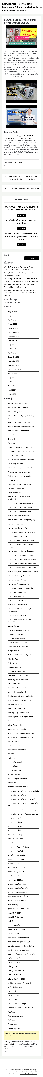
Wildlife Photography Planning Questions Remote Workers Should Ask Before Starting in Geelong (21, 292)
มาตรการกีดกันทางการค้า (17, 901)
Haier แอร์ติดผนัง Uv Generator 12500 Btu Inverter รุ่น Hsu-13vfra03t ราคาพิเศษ (23, 178)
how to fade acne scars (16, 524)
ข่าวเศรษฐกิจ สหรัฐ (15, 826)
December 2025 (14, 332)
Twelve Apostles (14, 721)
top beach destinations (16, 708)
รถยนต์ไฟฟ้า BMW (14, 913)
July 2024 (12, 378)
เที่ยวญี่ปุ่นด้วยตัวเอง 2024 (17, 971)
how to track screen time (17, 600)
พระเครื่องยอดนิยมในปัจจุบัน (18, 888)
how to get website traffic (17, 528)
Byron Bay (12, 443)
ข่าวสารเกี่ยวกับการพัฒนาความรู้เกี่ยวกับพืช (23, 791)
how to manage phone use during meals (22, 563)
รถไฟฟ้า (11, 921)
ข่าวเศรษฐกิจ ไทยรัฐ (15, 835)
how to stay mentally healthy (18, 592)
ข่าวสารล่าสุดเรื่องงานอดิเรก (18, 779)
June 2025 (12, 349)
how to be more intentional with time (21, 503)
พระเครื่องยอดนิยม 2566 (17, 884)
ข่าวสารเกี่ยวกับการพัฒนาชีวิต (19, 795)
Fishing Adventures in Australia (19, 476)
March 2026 (12, 324)
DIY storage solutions (16, 464)
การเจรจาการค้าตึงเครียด (17, 750)
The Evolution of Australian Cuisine (21, 696)
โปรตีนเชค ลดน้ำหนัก (15, 1016)
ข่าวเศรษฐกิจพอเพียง (15, 839)
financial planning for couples (19, 472)
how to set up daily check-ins (19, 576)
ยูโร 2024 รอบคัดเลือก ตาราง (18, 909)
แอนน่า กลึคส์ (9, 1044)
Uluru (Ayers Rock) (15, 725)
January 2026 (13, 328)
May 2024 (12, 386)
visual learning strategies (17, 729)
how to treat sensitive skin (17, 605)
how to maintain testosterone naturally (22, 559)
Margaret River (13, 651)
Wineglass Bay (13, 741)
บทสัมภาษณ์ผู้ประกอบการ (17, 872)
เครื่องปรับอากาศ (14, 962)
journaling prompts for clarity (19, 630)
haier (10, 166)
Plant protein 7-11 (14, 667)
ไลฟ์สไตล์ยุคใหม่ (14, 1028)
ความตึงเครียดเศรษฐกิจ (16, 855)
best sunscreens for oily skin (18, 431)
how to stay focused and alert (19, 584)
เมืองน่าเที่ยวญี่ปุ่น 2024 (16, 979)
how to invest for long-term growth (21, 540)
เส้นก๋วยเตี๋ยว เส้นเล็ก (11, 1049)
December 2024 (14, 357)
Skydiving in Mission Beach (18, 680)
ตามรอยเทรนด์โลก (15, 863)
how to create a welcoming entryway (21, 520)
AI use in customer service (18, 403)
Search (6, 255)
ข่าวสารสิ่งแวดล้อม (15, 783)
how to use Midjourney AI (17, 615)
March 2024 (12, 394)
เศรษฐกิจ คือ (12, 991)
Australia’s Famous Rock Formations (21, 427)
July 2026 (12, 316)
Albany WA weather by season (19, 422)
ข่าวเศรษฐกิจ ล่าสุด (15, 822)
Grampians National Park (17, 488)
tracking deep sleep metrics (18, 713)
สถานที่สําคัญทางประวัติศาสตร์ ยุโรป (21, 946)
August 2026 (13, 312)
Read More (21, 215)
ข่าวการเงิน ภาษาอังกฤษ (17, 762)
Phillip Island (12, 663)
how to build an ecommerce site (20, 507)
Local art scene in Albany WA (19, 642)
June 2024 (12, 382)
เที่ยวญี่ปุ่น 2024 (13, 967)
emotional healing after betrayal (20, 468)
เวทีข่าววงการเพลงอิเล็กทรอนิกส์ (19, 983)
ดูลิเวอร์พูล (8, 1046)
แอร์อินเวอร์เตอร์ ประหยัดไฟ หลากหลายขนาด (20, 188)
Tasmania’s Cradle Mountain (18, 688)
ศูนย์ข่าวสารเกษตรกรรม (16, 929)
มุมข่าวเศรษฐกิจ (14, 905)
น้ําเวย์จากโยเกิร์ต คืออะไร (17, 868)
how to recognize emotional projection (22, 567)
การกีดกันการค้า (14, 746)
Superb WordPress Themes (28, 1074)
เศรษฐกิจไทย (12, 1000)
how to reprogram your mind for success (23, 572)
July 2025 (12, 345)
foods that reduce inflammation (19, 484)
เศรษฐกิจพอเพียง (14, 995)
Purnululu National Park (16, 671)
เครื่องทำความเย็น (17, 163)
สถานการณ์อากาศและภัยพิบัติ (18, 938)
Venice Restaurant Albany (14, 1034)
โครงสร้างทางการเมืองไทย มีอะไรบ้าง (21, 1008)
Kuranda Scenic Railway (17, 638)
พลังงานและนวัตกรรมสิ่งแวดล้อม (20, 896)
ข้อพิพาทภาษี (13, 758)
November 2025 (14, 336)
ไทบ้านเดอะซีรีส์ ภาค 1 (16, 1020)
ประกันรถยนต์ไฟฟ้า (15, 876)
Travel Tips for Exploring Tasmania (20, 717)
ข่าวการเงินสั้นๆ (13, 766)
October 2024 (13, 365)
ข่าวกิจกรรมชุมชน (14, 770)
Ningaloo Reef (13, 659)
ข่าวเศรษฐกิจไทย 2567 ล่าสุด (18, 847)
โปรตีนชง (11, 1012)
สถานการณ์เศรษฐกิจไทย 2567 (19, 942)
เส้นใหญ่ (7, 1042)
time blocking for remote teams (19, 700)
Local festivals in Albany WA (18, 647)
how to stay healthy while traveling (21, 588)
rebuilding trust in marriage (18, 675)
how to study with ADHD (17, 596)
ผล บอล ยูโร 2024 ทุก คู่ (16, 880)
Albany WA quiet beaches (17, 412)
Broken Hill (12, 439)
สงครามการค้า (13, 934)
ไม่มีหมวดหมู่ (13, 1024)
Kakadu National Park (16, 634)
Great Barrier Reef (15, 493)
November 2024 (14, 361)
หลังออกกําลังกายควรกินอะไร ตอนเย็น (21, 954)
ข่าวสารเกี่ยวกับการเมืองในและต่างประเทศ (23, 814)
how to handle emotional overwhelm (21, 532)
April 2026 (12, 320)
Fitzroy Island (13, 480)
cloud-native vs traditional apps (20, 447)
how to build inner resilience (18, 516)
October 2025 (13, 340)
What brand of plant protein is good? (21, 733)
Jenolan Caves (13, 626)
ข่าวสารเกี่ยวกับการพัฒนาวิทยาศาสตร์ (21, 799)
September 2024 (14, 369)
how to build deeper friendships (20, 511)
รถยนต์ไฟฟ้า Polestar (15, 917)
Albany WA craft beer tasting (19, 408)
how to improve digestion (17, 536)
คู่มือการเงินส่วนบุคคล (16, 859)
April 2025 (12, 353)
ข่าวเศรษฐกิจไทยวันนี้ (15, 851)
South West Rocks (14, 684)
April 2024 (12, 390)
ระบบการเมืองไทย (14, 925)
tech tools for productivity (17, 692)
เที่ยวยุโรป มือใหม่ (14, 975)
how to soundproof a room (17, 580)
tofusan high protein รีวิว (17, 704)
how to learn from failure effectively (21, 551)
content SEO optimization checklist (21, 451)
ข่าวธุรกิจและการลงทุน (16, 774)
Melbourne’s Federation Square (19, 655)
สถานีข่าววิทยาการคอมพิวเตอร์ (19, 950)
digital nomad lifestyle (16, 455)
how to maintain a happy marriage (20, 555)
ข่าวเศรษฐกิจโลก (14, 843)
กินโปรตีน (11, 754)
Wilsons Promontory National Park (20, 737)
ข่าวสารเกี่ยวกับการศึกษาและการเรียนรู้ (22, 810)
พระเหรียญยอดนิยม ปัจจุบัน (17, 892)
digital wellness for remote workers (21, 460)
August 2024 (13, 373)
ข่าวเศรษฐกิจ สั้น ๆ (14, 830)
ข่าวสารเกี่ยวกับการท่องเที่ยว (18, 787)
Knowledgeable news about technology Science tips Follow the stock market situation (20, 7)
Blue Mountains (13, 435)
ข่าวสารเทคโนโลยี (14, 818)
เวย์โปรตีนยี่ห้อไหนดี (15, 987)
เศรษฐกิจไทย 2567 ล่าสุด (17, 1004)
